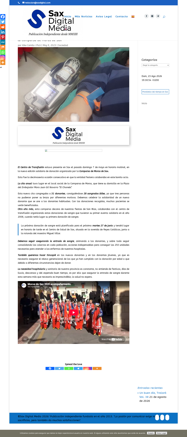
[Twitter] (59, 368)
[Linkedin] (2, 31)
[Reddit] (2, 26)
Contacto (122, 17)
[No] (184, 433)
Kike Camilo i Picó (31, 45)
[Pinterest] (2, 37)
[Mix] (2, 47)
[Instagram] (87, 368)
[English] (66, 34)
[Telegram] (78, 368)
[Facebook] (50, 368)
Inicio (67, 17)
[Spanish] (133, 21)
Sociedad (63, 45)
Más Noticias (83, 17)
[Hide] (1, 67)
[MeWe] (2, 42)
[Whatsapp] (68, 368)
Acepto (151, 433)
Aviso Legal (104, 17)
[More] (97, 368)
